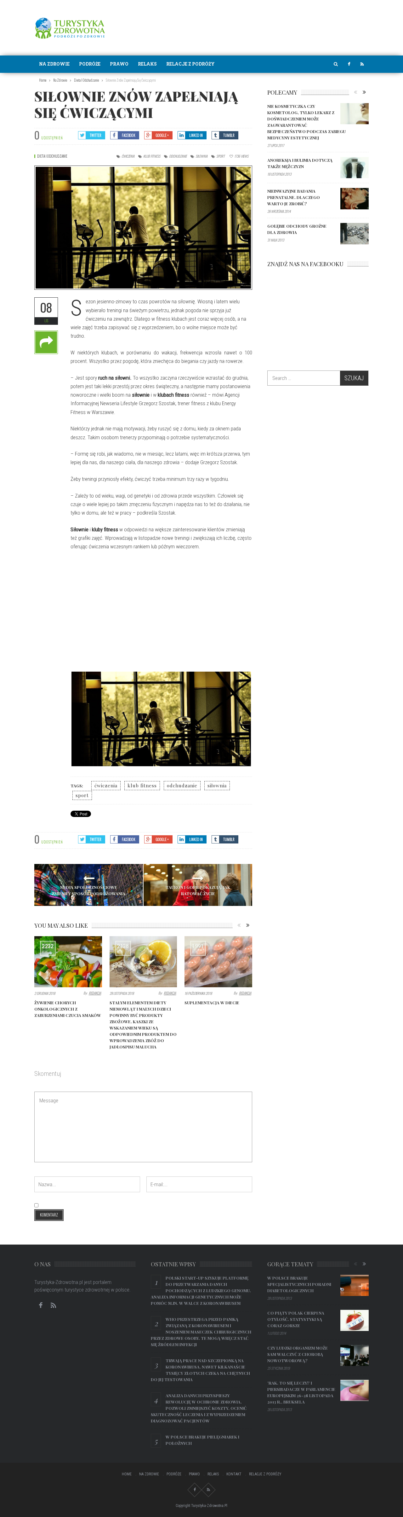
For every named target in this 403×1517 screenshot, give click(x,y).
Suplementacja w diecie (211, 1002)
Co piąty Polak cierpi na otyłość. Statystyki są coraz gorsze (295, 1319)
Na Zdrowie (54, 64)
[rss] (362, 64)
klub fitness (151, 156)
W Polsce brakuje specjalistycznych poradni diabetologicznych (299, 1284)
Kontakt (233, 1474)
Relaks (147, 64)
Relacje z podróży (190, 64)
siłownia (201, 156)
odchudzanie (178, 156)
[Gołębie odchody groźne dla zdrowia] (354, 233)
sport (220, 156)
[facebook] (348, 64)
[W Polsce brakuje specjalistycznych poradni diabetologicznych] (354, 1285)
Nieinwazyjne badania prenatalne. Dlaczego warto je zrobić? (293, 197)
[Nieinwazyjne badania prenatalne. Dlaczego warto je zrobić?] (354, 198)
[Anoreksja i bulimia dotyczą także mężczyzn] (354, 167)
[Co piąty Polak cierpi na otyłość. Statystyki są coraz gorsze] (354, 1320)
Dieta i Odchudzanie (52, 156)
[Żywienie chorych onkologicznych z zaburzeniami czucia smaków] (68, 961)
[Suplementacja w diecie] (218, 961)
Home (127, 1474)
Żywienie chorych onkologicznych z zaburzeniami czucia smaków (67, 1009)
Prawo (119, 64)
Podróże (89, 64)
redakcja (95, 992)
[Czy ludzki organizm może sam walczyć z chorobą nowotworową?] (354, 1355)
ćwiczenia (128, 156)
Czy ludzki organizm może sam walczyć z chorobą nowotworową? (297, 1354)
